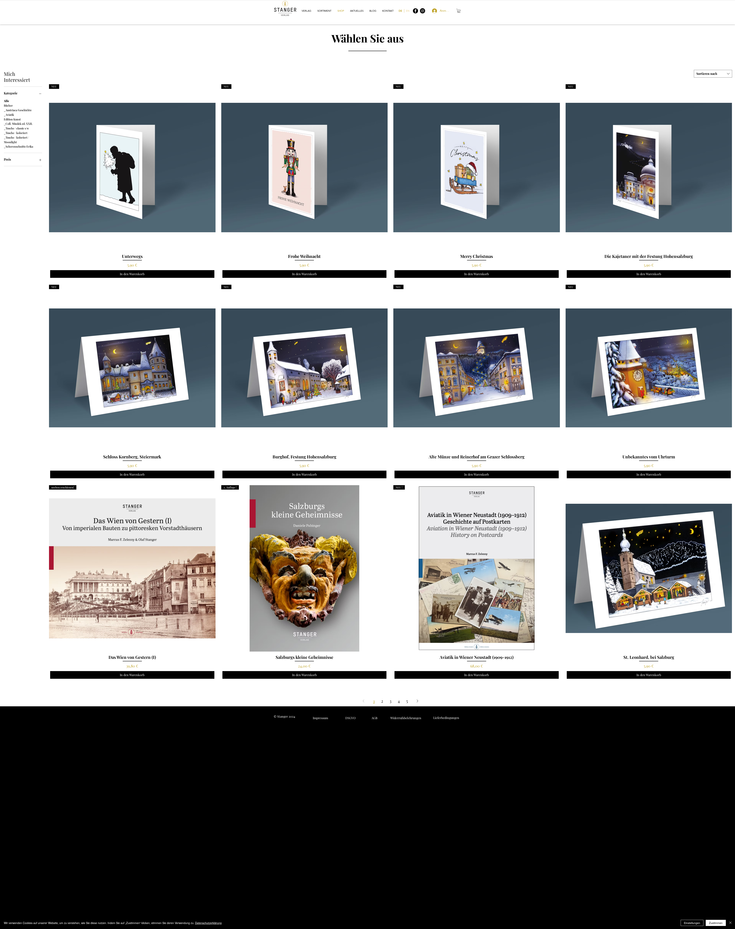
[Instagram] (422, 10)
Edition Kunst (12, 119)
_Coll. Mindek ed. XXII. (18, 124)
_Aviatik (9, 115)
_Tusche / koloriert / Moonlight (16, 140)
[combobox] (713, 74)
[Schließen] (730, 923)
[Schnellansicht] (649, 568)
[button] (306, 11)
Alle (6, 101)
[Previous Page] (363, 701)
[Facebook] (415, 10)
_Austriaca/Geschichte (18, 110)
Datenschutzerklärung (208, 923)
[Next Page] (417, 701)
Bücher (8, 105)
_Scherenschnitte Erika (18, 146)
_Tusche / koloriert (15, 133)
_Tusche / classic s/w (16, 128)
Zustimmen (716, 923)
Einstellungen (692, 923)
